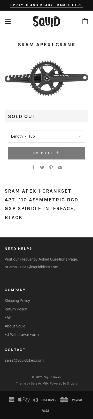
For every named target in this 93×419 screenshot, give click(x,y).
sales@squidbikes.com (38, 267)
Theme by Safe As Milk (32, 383)
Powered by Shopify (63, 383)
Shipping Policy (17, 300)
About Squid (15, 326)
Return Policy (16, 309)
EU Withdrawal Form (22, 334)
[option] (46, 78)
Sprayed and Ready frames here (46, 5)
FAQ (8, 317)
